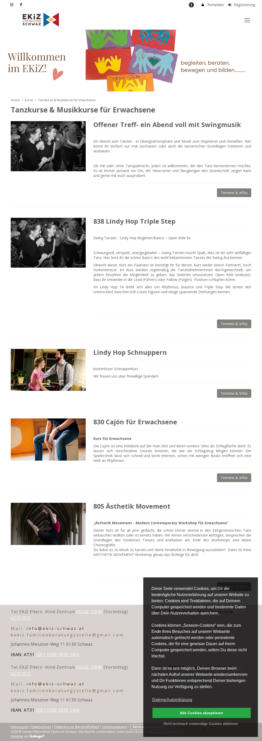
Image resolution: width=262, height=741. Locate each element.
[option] (131, 61)
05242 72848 (89, 611)
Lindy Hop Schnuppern (130, 352)
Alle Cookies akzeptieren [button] (201, 713)
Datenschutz (41, 727)
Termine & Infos (234, 192)
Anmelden (215, 4)
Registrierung (244, 4)
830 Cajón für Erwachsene (135, 421)
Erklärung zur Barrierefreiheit (76, 727)
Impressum (19, 727)
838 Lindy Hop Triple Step (134, 221)
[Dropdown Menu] (247, 20)
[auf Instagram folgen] (12, 4)
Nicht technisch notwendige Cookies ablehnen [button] (200, 724)
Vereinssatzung (114, 727)
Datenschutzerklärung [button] (172, 700)
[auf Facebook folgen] (22, 4)
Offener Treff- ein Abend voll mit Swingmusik (167, 124)
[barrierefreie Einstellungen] (192, 4)
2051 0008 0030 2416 (58, 654)
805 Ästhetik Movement (131, 506)
